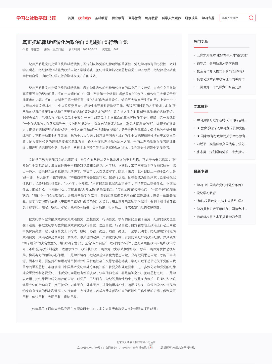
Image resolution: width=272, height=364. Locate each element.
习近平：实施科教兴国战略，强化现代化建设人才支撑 (223, 144)
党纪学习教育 (206, 193)
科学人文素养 (171, 18)
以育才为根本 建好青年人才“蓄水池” (222, 55)
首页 (71, 18)
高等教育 (134, 18)
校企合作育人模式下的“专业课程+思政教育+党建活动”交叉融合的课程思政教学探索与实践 (223, 71)
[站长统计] (151, 347)
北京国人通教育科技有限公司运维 (136, 342)
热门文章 (201, 41)
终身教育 (151, 18)
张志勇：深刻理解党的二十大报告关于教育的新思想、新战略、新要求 (223, 152)
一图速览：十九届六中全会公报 (219, 87)
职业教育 (118, 18)
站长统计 (144, 347)
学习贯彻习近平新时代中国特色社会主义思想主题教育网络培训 (223, 120)
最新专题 (201, 171)
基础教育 (101, 18)
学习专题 (208, 18)
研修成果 (191, 18)
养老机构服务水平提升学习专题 (219, 217)
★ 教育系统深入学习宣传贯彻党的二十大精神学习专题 (223, 128)
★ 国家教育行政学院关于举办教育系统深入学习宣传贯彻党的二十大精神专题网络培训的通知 (223, 136)
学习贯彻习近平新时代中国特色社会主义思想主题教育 (223, 209)
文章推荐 (201, 106)
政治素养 (84, 18)
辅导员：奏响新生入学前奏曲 (217, 63)
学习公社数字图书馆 (36, 18)
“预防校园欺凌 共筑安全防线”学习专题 (223, 201)
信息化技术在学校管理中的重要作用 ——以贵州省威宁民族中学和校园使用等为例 (223, 79)
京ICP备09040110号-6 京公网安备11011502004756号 (107, 347)
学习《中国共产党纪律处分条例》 (221, 185)
